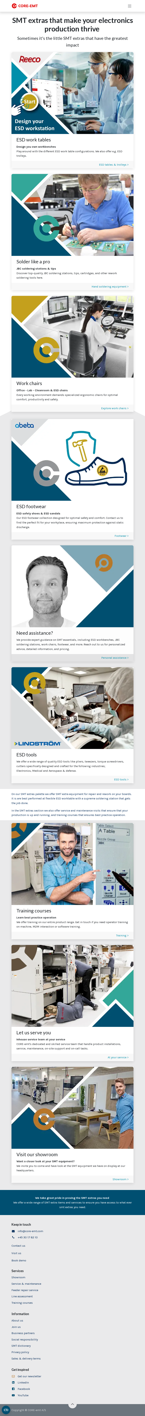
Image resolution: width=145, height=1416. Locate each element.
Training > (122, 935)
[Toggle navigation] (130, 6)
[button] (72, 1404)
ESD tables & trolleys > (114, 164)
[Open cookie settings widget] (6, 1410)
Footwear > (122, 536)
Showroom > (121, 1179)
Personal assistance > (115, 657)
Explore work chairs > (114, 408)
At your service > (118, 1057)
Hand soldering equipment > (110, 286)
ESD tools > (121, 779)
